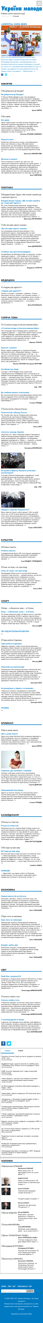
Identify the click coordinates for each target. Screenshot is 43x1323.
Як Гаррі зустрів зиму (10, 851)
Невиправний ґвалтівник (12, 790)
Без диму (5, 120)
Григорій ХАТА (36, 683)
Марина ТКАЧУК (35, 342)
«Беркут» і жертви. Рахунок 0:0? (15, 510)
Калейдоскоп (10, 815)
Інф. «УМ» (38, 387)
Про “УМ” (12, 1286)
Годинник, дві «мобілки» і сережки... (16, 771)
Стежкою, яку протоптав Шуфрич (16, 252)
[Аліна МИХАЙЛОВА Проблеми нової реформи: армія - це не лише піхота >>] (20, 1224)
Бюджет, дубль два (9, 945)
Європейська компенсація (12, 667)
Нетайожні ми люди (9, 369)
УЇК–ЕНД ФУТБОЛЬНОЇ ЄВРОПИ (15, 631)
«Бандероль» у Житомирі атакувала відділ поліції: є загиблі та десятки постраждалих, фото (20, 1100)
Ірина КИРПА (37, 110)
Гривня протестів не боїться (13, 896)
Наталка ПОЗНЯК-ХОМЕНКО (31, 134)
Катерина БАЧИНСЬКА (33, 448)
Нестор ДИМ (37, 626)
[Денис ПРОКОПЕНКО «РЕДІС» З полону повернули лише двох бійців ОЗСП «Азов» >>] (20, 1235)
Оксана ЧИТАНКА (19, 364)
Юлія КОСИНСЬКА (35, 305)
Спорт (5, 601)
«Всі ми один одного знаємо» (14, 228)
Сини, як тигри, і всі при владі (14, 571)
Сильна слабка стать (10, 1000)
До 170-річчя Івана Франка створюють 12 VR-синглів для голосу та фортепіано (20, 1130)
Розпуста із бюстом (9, 826)
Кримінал (7, 723)
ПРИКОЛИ (5, 871)
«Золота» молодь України (12, 432)
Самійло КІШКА (36, 865)
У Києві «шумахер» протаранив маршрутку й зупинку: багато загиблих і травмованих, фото (20, 1115)
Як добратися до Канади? (12, 94)
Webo (30, 1314)
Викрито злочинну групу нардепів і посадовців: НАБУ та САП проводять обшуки (21, 1123)
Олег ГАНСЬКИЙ (35, 910)
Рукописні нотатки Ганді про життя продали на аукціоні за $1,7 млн (21, 1058)
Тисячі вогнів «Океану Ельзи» (14, 412)
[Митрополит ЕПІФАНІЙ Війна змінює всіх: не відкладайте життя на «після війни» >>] (20, 1166)
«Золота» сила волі (14, 24)
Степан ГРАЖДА (36, 403)
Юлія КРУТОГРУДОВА (33, 841)
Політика (7, 187)
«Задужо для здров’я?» (11, 291)
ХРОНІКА (5, 708)
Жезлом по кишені (9, 159)
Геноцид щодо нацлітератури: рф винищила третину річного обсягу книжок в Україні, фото (20, 1108)
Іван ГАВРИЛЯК (36, 175)
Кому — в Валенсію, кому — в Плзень (17, 612)
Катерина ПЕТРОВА (34, 364)
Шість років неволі (9, 734)
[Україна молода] (21, 9)
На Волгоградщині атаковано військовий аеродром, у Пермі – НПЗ (20, 1087)
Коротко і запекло (9, 348)
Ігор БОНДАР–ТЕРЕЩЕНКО (31, 561)
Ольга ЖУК (37, 426)
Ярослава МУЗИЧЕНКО (33, 219)
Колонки (7, 1160)
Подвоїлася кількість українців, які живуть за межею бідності (20, 1137)
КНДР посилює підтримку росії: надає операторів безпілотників (19, 1072)
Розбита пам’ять (8, 551)
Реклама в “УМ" (25, 1286)
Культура (7, 540)
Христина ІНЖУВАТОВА (33, 153)
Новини (7, 1050)
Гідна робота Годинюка (11, 644)
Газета (20, 1050)
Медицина (8, 280)
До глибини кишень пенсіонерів (15, 392)
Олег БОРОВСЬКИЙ (34, 1032)
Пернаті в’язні (7, 139)
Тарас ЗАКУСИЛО (35, 527)
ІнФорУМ (6, 83)
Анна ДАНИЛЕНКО (35, 246)
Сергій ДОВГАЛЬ (35, 785)
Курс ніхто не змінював (11, 920)
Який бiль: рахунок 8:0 (11, 976)
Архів (3, 1286)
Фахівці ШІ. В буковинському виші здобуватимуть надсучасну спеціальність (19, 1145)
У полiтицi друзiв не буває (12, 1020)
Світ (4, 969)
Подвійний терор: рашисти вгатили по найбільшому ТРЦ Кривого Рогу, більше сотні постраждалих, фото (20, 1065)
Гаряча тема (9, 317)
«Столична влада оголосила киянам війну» (20, 328)
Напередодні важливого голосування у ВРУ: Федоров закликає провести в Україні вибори (20, 1152)
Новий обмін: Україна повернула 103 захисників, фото (21, 1094)
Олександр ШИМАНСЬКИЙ (31, 990)
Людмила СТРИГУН (34, 268)
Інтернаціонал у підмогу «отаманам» (17, 688)
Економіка (8, 889)
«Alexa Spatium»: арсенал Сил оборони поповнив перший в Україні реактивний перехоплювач (19, 1080)
